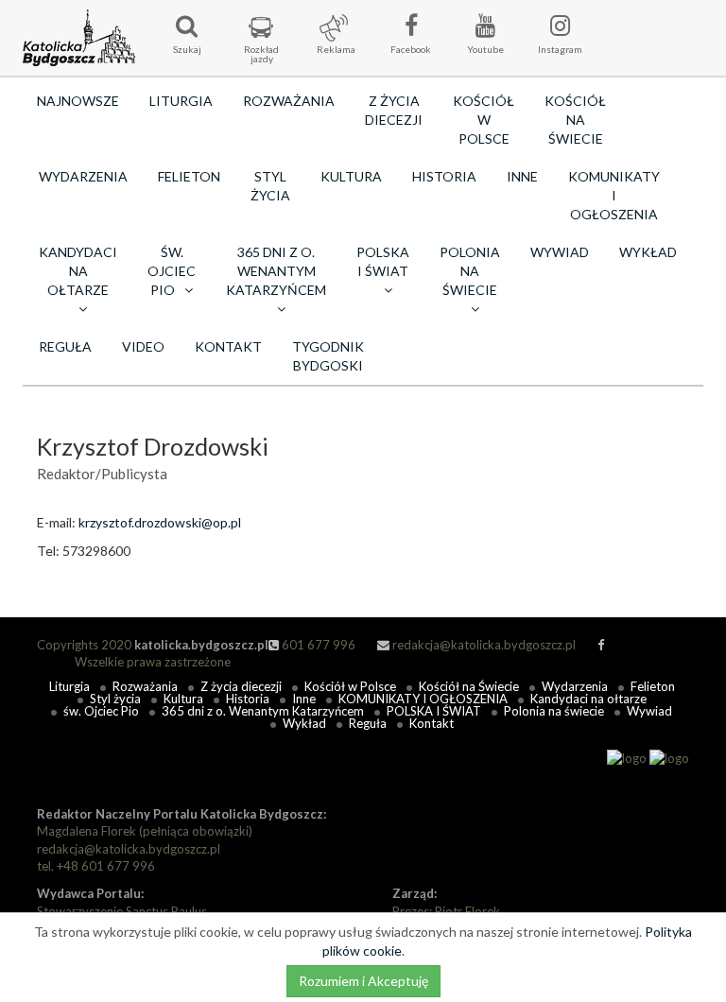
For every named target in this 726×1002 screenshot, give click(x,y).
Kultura (351, 176)
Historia (444, 176)
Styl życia (270, 185)
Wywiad (559, 252)
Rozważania (289, 101)
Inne (522, 176)
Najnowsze (78, 101)
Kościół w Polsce (483, 120)
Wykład (648, 252)
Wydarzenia (83, 176)
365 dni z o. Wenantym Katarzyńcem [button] (276, 271)
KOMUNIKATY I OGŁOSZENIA (614, 195)
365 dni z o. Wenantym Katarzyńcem (263, 710)
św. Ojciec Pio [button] (171, 271)
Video (143, 346)
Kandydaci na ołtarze (588, 698)
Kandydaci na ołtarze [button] (78, 271)
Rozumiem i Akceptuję (363, 981)
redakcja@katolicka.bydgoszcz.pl (482, 644)
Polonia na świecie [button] (470, 271)
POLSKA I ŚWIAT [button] (382, 261)
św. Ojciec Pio (101, 710)
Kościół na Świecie (575, 120)
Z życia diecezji (394, 110)
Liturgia (181, 101)
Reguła (65, 346)
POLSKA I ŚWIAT (434, 710)
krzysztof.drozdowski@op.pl (159, 522)
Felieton (189, 176)
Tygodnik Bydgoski (328, 355)
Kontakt (228, 346)
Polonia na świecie (554, 710)
